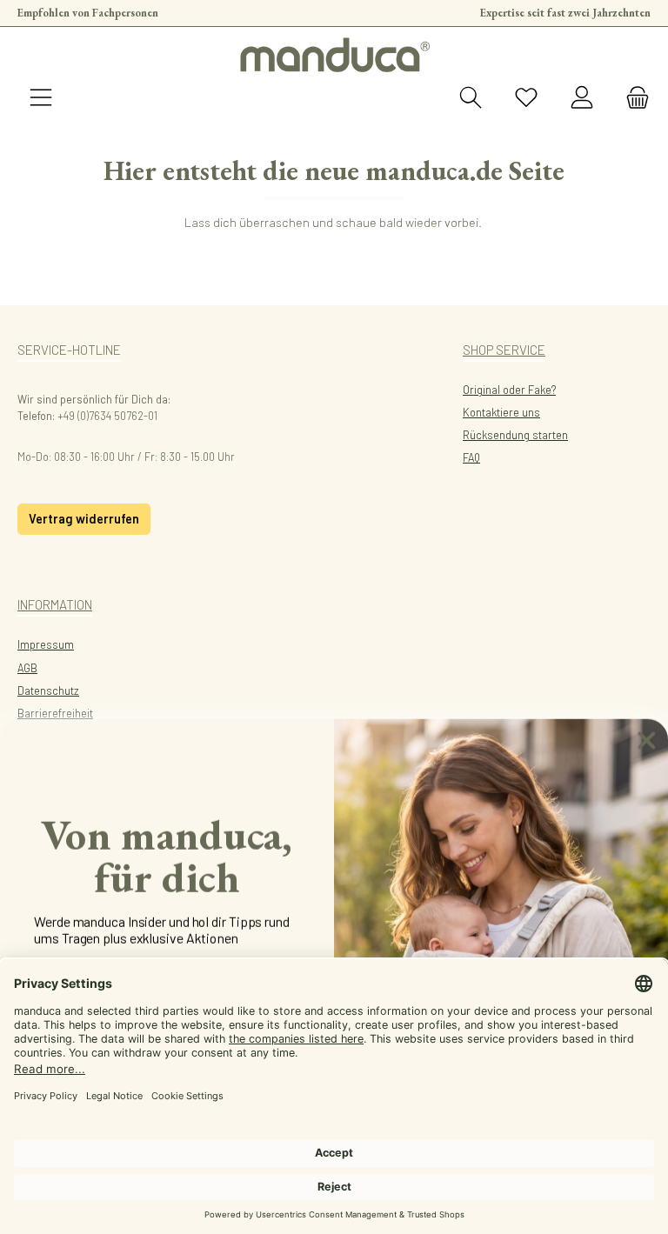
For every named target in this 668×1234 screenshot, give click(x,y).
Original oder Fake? (509, 390)
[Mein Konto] (581, 98)
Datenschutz (48, 690)
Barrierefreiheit (55, 713)
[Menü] (40, 98)
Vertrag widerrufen (84, 518)
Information (54, 604)
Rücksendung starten (515, 435)
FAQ (471, 457)
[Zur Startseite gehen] (334, 55)
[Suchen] (470, 98)
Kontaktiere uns (501, 412)
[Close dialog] (647, 739)
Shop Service (504, 349)
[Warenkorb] (632, 98)
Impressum (45, 644)
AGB (27, 668)
